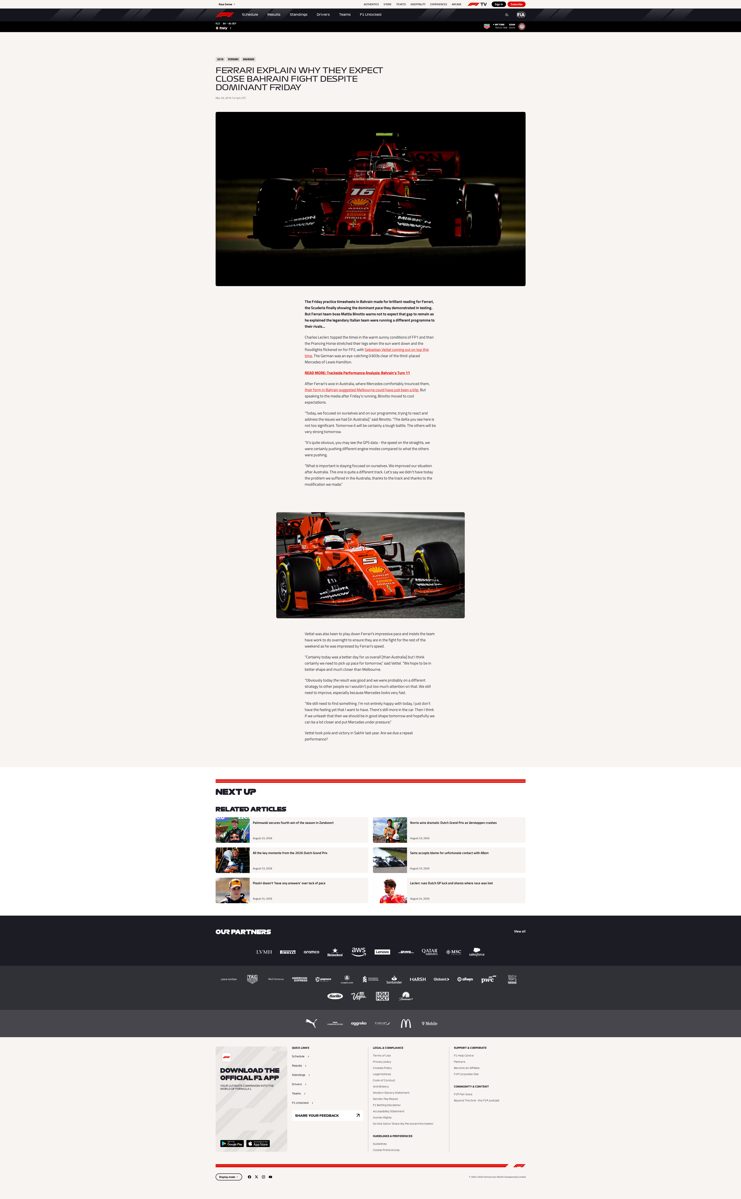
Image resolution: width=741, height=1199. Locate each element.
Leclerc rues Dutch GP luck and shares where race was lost (451, 883)
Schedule (250, 14)
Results (274, 14)
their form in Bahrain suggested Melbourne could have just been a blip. (362, 390)
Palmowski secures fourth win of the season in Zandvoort (293, 822)
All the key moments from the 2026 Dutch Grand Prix (290, 853)
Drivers (323, 14)
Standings (298, 14)
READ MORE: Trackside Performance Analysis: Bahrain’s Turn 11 (357, 373)
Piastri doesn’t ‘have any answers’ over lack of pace (289, 883)
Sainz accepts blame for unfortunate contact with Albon (449, 853)
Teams (345, 14)
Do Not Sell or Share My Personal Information (403, 1124)
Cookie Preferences (386, 1150)
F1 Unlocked (370, 14)
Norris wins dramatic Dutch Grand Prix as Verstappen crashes (453, 822)
